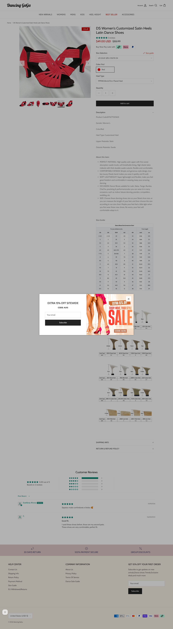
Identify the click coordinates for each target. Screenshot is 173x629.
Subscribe (63, 322)
